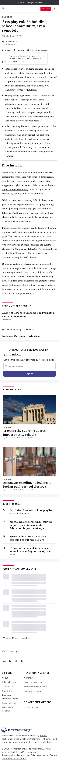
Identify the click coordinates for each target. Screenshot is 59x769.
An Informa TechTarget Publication (29, 3)
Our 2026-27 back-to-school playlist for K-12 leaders (31, 512)
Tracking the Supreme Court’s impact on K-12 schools (24, 432)
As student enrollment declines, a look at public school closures (27, 485)
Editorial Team (9, 682)
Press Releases (9, 703)
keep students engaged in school (30, 208)
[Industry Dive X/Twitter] (16, 661)
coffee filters (32, 232)
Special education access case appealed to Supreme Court (28, 538)
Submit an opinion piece (35, 686)
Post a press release (21, 638)
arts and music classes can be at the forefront (31, 77)
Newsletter (7, 691)
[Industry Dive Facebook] (10, 661)
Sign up (29, 373)
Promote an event (32, 691)
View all (6, 638)
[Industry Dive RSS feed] (21, 661)
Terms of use (23, 755)
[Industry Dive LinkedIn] (4, 661)
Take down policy (39, 755)
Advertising (29, 677)
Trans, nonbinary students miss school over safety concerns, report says (32, 551)
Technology (33, 335)
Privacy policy (8, 755)
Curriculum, (20, 335)
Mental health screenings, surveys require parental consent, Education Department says (31, 525)
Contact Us (7, 686)
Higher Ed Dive (31, 707)
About (5, 677)
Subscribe (46, 9)
